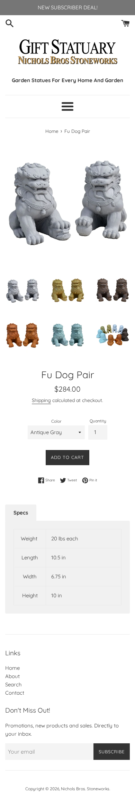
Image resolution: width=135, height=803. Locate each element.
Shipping (41, 400)
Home (12, 668)
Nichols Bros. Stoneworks (85, 788)
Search (13, 684)
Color (56, 421)
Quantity (98, 420)
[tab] (20, 513)
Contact (14, 692)
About (12, 676)
